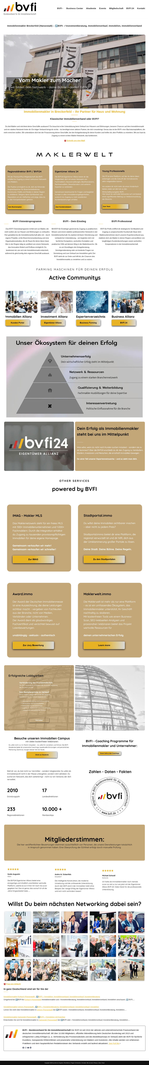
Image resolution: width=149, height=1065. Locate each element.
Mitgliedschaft (116, 8)
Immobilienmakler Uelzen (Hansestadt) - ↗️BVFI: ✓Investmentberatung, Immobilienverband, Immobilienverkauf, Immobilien (51, 1007)
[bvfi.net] (20, 8)
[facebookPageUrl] (23, 1048)
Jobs (99, 1062)
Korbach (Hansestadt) (32, 1000)
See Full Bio (114, 1043)
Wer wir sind (90, 1062)
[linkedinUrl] (30, 1048)
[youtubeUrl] (28, 1048)
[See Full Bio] (120, 1043)
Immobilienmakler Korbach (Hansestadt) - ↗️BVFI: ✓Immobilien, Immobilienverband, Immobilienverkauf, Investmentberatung (52, 997)
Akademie (91, 8)
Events (102, 8)
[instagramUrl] (26, 1048)
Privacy (95, 1062)
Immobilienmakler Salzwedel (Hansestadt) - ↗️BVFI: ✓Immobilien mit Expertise (34, 1017)
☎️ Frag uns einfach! (12, 984)
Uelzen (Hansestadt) (45, 1010)
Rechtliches (67, 1062)
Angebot (61, 1062)
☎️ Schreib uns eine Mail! (74, 141)
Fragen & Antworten (76, 1062)
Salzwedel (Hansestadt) (48, 1020)
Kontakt (141, 8)
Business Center (74, 8)
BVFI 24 (130, 8)
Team (103, 1062)
